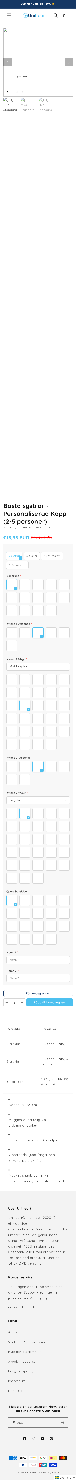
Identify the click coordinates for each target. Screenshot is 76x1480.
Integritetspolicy (20, 1371)
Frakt (24, 527)
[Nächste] (69, 62)
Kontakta (15, 1391)
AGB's (12, 1332)
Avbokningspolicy (22, 1361)
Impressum (16, 1381)
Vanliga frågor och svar (26, 1342)
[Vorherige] (7, 62)
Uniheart (30, 1472)
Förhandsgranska (38, 993)
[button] (9, 15)
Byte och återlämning (25, 1352)
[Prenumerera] (63, 1422)
